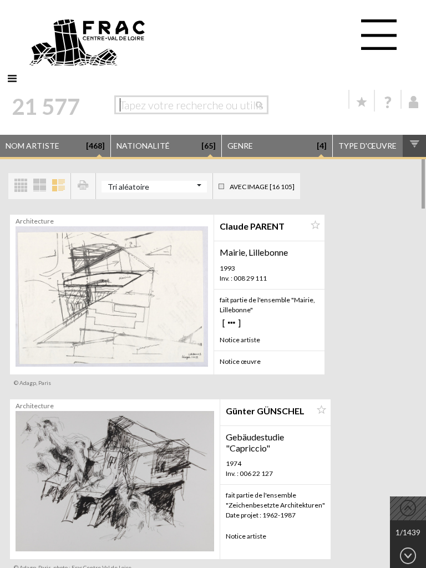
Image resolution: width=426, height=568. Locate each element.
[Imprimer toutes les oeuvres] (83, 186)
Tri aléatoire (128, 186)
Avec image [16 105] (262, 186)
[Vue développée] (58, 186)
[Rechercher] (262, 104)
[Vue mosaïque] (20, 186)
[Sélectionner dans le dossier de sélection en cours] (315, 225)
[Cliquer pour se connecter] (413, 102)
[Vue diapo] (39, 186)
